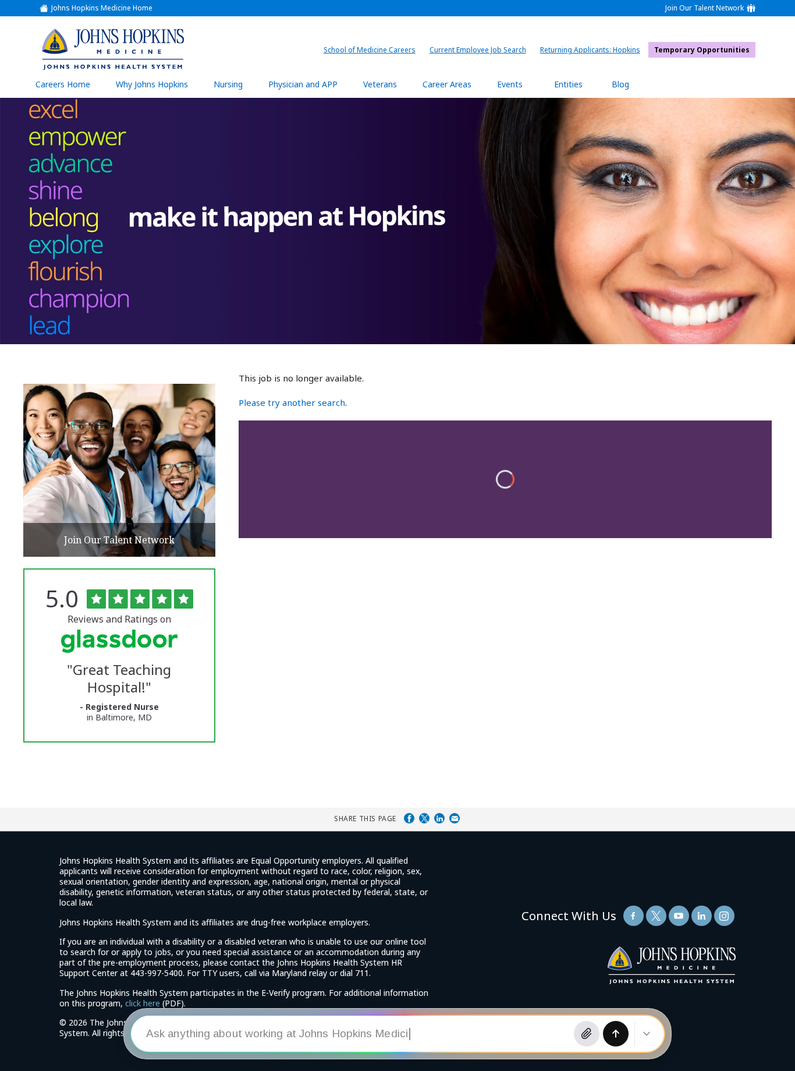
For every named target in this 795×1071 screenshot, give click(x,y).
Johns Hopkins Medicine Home (101, 8)
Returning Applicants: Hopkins (593, 50)
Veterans (380, 84)
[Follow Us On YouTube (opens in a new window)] (679, 916)
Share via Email (454, 818)
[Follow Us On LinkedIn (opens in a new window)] (701, 916)
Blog (620, 84)
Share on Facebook (409, 818)
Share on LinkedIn (439, 818)
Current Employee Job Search (481, 50)
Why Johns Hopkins (152, 84)
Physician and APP (308, 88)
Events (510, 84)
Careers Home (63, 84)
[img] (112, 49)
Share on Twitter (424, 818)
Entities (577, 88)
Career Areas (447, 84)
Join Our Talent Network (704, 8)
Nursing (234, 88)
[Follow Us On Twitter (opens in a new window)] (656, 916)
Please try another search (292, 402)
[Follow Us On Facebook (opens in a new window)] (633, 916)
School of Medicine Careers (372, 50)
